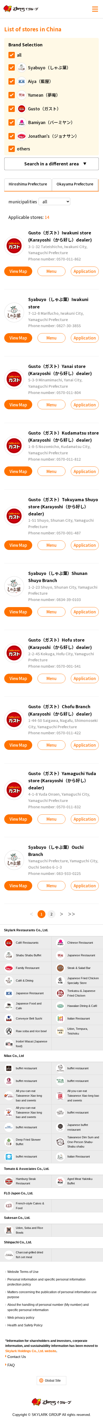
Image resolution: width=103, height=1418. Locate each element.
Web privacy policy (20, 1317)
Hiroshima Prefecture (28, 183)
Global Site (53, 1380)
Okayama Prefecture (75, 183)
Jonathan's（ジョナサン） (53, 136)
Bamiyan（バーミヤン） (51, 122)
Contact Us (16, 1357)
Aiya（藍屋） (40, 81)
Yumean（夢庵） (44, 95)
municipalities (22, 201)
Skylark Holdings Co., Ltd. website (30, 1351)
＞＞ (71, 914)
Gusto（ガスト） (44, 108)
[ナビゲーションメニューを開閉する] (95, 9)
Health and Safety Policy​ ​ (25, 1325)
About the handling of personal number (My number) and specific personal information (48, 1307)
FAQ (11, 1365)
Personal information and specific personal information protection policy (46, 1282)
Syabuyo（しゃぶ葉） (49, 67)
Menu (51, 271)
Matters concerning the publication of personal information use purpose (52, 1294)
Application (85, 271)
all (19, 55)
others (23, 148)
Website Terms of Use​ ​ (23, 1272)
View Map (18, 271)
